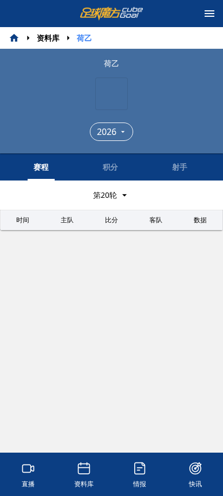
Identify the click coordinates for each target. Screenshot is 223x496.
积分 (110, 167)
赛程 (41, 167)
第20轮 (105, 195)
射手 (179, 167)
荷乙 (84, 38)
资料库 (48, 38)
